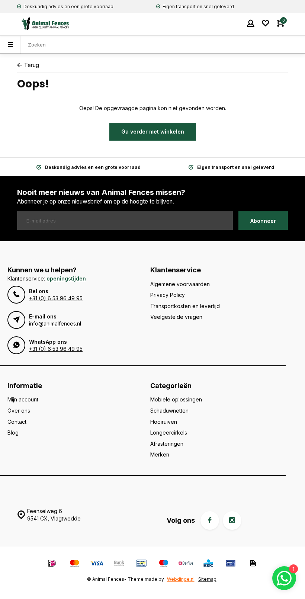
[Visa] (96, 564)
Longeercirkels (168, 432)
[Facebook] (209, 520)
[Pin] (230, 564)
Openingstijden (66, 278)
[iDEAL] (52, 564)
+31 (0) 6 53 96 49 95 (56, 298)
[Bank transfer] (119, 564)
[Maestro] (163, 564)
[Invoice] (253, 564)
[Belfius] (186, 564)
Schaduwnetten (169, 410)
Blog (13, 432)
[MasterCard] (74, 564)
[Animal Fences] (39, 23)
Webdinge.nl (181, 579)
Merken (159, 454)
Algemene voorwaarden (180, 284)
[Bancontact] (141, 564)
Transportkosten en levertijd (185, 306)
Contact (16, 422)
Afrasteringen (166, 444)
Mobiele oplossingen (176, 399)
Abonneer (263, 221)
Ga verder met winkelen (152, 131)
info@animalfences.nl (55, 323)
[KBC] (208, 564)
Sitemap (207, 579)
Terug (31, 65)
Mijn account (22, 399)
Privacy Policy (167, 295)
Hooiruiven (163, 422)
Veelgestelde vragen (176, 317)
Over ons (18, 410)
